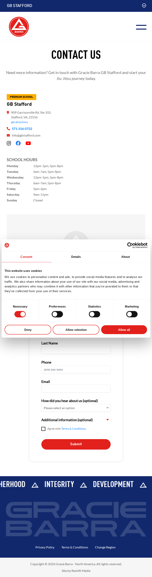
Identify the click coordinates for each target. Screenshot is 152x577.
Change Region (105, 547)
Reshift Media (80, 570)
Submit (76, 444)
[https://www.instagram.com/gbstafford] (9, 143)
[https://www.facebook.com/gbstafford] (18, 143)
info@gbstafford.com (26, 135)
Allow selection (76, 329)
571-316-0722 (22, 128)
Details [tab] (76, 256)
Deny (27, 329)
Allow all (124, 329)
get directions (19, 122)
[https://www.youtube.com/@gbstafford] (28, 143)
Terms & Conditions (73, 428)
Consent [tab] (26, 256)
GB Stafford (19, 6)
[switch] (57, 314)
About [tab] (125, 256)
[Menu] (143, 27)
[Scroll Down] (144, 6)
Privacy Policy (44, 547)
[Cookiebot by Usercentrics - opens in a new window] (130, 245)
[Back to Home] (19, 26)
